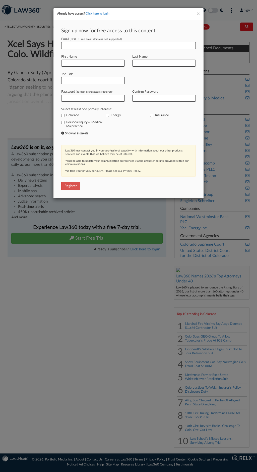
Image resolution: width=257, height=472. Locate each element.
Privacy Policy (131, 171)
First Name (69, 56)
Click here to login (97, 13)
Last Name (140, 56)
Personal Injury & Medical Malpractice (84, 124)
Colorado (72, 115)
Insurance (162, 115)
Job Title (67, 74)
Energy (116, 115)
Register (71, 186)
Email (91, 39)
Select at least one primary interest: (86, 109)
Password (86, 91)
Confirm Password (145, 91)
